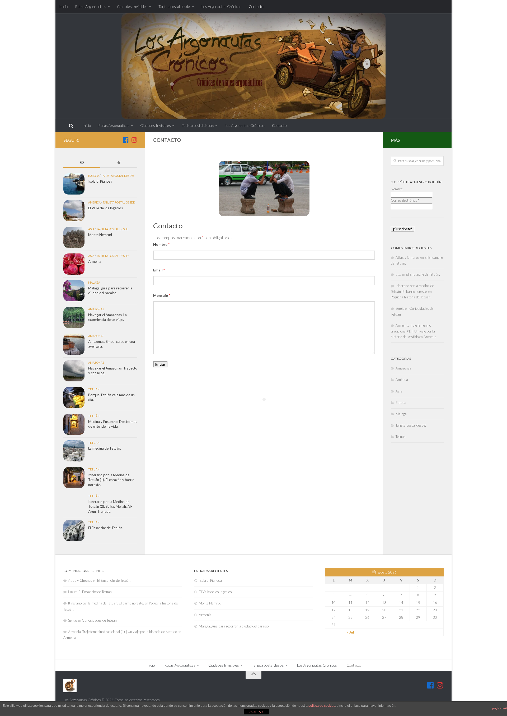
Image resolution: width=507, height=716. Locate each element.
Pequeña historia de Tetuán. (411, 297)
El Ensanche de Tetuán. (105, 528)
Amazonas (96, 309)
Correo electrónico (405, 200)
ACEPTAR (256, 711)
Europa (93, 175)
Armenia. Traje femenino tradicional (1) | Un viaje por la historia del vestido (413, 331)
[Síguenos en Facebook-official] (126, 140)
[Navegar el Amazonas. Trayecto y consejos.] (73, 370)
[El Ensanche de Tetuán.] (73, 530)
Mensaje (161, 295)
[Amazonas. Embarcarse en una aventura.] (73, 344)
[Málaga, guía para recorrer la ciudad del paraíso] (73, 290)
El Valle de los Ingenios (105, 208)
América (94, 202)
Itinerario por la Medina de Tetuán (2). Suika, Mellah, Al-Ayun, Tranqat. (110, 507)
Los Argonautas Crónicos (221, 6)
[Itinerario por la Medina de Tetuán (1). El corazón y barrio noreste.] (73, 477)
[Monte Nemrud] (73, 237)
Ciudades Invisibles (132, 6)
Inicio (63, 6)
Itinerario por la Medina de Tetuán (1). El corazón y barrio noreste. (111, 480)
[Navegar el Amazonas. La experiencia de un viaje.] (73, 317)
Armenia (94, 261)
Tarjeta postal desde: (174, 6)
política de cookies (321, 706)
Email (159, 270)
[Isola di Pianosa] (73, 184)
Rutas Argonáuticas (90, 6)
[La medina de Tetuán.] (73, 450)
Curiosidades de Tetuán (99, 620)
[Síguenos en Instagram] (134, 140)
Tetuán (94, 389)
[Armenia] (73, 264)
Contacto (256, 6)
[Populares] (118, 163)
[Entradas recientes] (81, 163)
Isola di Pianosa (100, 181)
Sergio (400, 308)
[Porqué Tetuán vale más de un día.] (73, 397)
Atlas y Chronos (408, 257)
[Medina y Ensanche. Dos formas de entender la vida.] (73, 424)
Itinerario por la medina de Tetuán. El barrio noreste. (106, 603)
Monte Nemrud (100, 235)
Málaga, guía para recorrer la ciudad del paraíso (234, 626)
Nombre (161, 244)
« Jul (350, 632)
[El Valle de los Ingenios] (73, 210)
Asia (91, 229)
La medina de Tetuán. (104, 448)
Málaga (94, 282)
